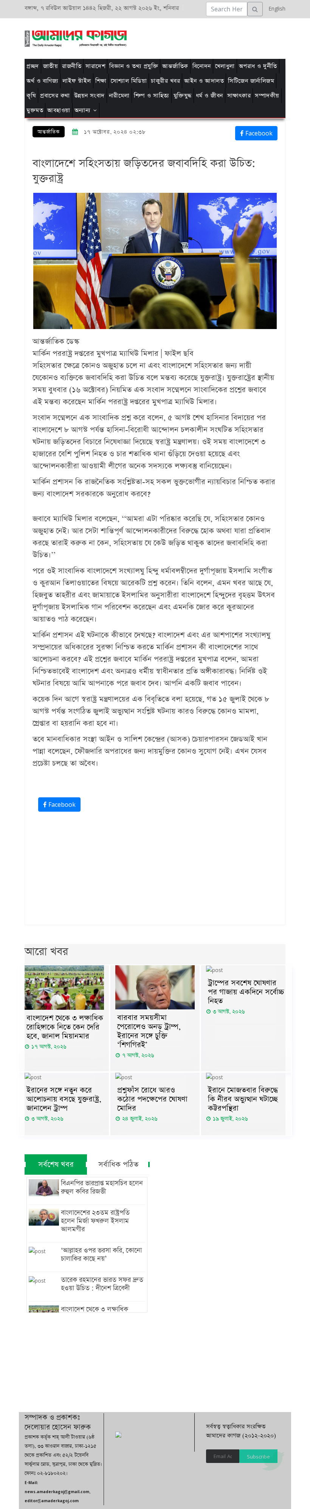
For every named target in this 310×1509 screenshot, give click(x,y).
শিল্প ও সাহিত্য (151, 96)
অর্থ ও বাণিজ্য (42, 81)
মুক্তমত (34, 110)
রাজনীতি (71, 66)
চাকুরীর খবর (165, 81)
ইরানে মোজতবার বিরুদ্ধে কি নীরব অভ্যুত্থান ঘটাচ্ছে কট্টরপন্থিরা (243, 1099)
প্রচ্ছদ (32, 66)
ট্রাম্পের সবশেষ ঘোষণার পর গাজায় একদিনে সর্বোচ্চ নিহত (246, 992)
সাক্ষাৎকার (239, 96)
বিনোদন (201, 66)
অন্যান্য (82, 110)
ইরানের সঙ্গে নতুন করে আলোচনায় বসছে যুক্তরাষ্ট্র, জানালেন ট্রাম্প (63, 1099)
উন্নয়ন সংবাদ (89, 96)
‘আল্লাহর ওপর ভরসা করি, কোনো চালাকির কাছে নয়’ (101, 1254)
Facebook (258, 133)
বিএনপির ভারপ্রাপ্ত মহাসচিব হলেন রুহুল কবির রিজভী (102, 1187)
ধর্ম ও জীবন (209, 96)
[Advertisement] (159, 37)
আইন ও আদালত (204, 81)
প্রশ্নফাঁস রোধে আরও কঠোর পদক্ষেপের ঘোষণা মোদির (152, 1099)
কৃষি (31, 96)
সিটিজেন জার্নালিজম (251, 81)
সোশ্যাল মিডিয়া (129, 81)
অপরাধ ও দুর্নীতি (258, 66)
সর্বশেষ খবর (56, 1164)
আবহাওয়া (58, 110)
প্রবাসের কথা (55, 96)
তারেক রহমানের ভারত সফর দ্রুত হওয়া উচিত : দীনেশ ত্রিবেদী (102, 1284)
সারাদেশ (95, 66)
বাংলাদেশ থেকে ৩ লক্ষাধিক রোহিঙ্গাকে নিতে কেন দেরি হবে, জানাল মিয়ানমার (64, 1027)
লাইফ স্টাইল (76, 81)
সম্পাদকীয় (267, 96)
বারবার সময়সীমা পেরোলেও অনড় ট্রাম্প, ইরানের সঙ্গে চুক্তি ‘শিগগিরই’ (149, 1031)
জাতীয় (50, 66)
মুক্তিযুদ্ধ (183, 96)
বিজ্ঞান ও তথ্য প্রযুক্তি (133, 66)
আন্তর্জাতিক (175, 66)
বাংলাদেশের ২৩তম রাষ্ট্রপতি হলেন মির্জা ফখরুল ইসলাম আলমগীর (95, 1221)
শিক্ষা (101, 81)
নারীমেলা (119, 96)
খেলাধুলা (225, 66)
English (275, 8)
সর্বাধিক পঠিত (118, 1164)
